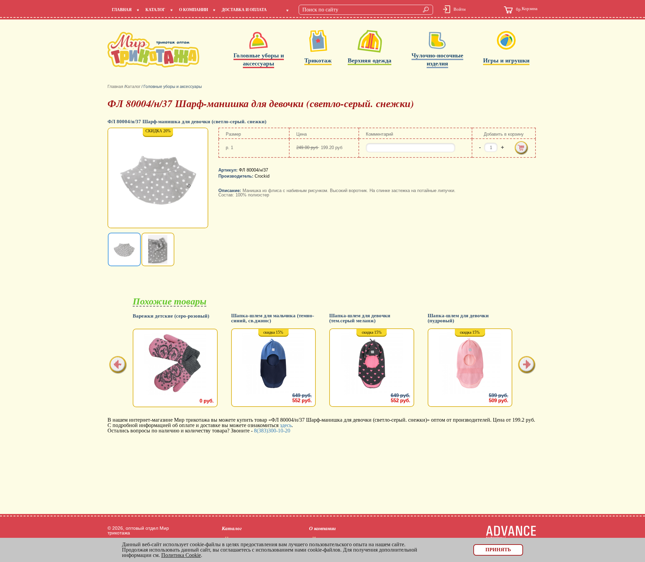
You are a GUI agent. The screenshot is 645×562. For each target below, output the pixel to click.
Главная (122, 9)
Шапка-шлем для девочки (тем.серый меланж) (359, 318)
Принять (498, 549)
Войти (460, 9)
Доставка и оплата (244, 9)
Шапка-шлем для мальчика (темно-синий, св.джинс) (272, 318)
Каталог (155, 9)
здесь (286, 425)
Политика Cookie (181, 555)
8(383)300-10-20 (272, 430)
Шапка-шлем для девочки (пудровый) (458, 318)
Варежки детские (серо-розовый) (171, 316)
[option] (158, 178)
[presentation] (118, 365)
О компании (193, 9)
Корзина (527, 9)
